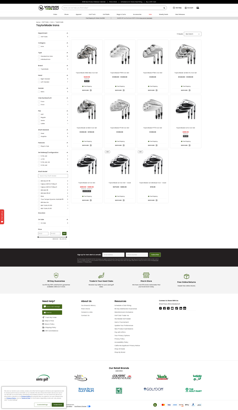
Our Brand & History (88, 305)
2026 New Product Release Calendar (94, 2)
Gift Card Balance (51, 331)
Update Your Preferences (124, 325)
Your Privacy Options (122, 335)
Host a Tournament (122, 322)
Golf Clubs (45, 22)
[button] (177, 8)
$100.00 (55, 239)
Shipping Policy (50, 327)
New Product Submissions (124, 329)
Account (190, 8)
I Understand (57, 405)
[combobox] (114, 8)
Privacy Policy (88, 262)
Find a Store (113, 2)
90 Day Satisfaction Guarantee (126, 309)
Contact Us (85, 315)
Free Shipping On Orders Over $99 (95, 18)
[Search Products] (165, 8)
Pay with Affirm (120, 332)
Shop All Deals (120, 349)
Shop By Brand (120, 352)
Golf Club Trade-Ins (122, 315)
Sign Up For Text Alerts (146, 18)
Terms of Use (25, 398)
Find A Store (85, 309)
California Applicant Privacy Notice (127, 345)
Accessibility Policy (121, 342)
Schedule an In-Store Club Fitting (131, 2)
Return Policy (49, 324)
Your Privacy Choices (80, 406)
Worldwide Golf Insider (123, 319)
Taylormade (59, 22)
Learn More (119, 371)
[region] (34, 397)
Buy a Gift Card (151, 2)
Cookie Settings (42, 405)
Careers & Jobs (87, 312)
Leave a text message (53, 306)
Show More (41, 213)
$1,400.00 (62, 239)
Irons (52, 22)
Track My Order (51, 317)
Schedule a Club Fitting (123, 305)
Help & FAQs (49, 321)
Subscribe (155, 255)
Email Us (48, 312)
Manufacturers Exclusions (124, 312)
